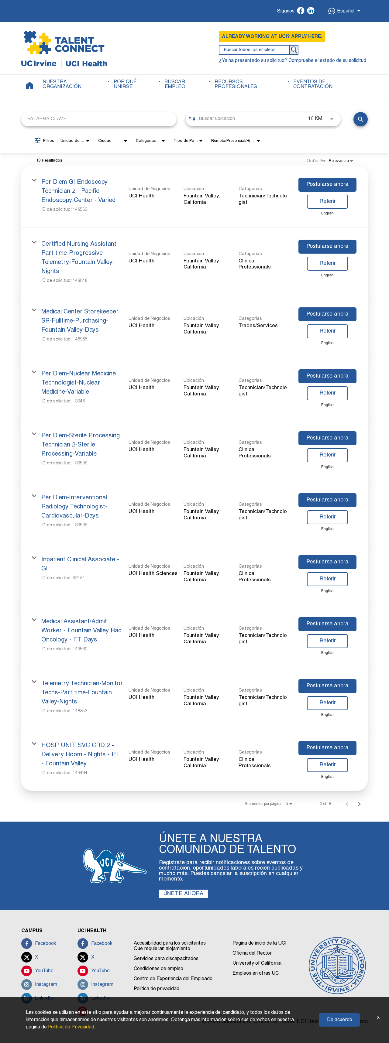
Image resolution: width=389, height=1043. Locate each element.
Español (345, 11)
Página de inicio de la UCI (259, 943)
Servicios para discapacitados (166, 959)
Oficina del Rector (252, 953)
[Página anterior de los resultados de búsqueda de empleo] (347, 804)
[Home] (29, 85)
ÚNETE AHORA (183, 893)
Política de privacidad (156, 989)
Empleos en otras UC (255, 973)
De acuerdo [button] (339, 1020)
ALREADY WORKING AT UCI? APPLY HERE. (272, 37)
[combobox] (98, 119)
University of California (256, 963)
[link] (194, 196)
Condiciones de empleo (158, 969)
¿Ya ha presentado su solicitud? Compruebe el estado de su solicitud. (293, 61)
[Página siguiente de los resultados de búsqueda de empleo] (359, 804)
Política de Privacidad (71, 1027)
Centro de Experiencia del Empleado (173, 979)
